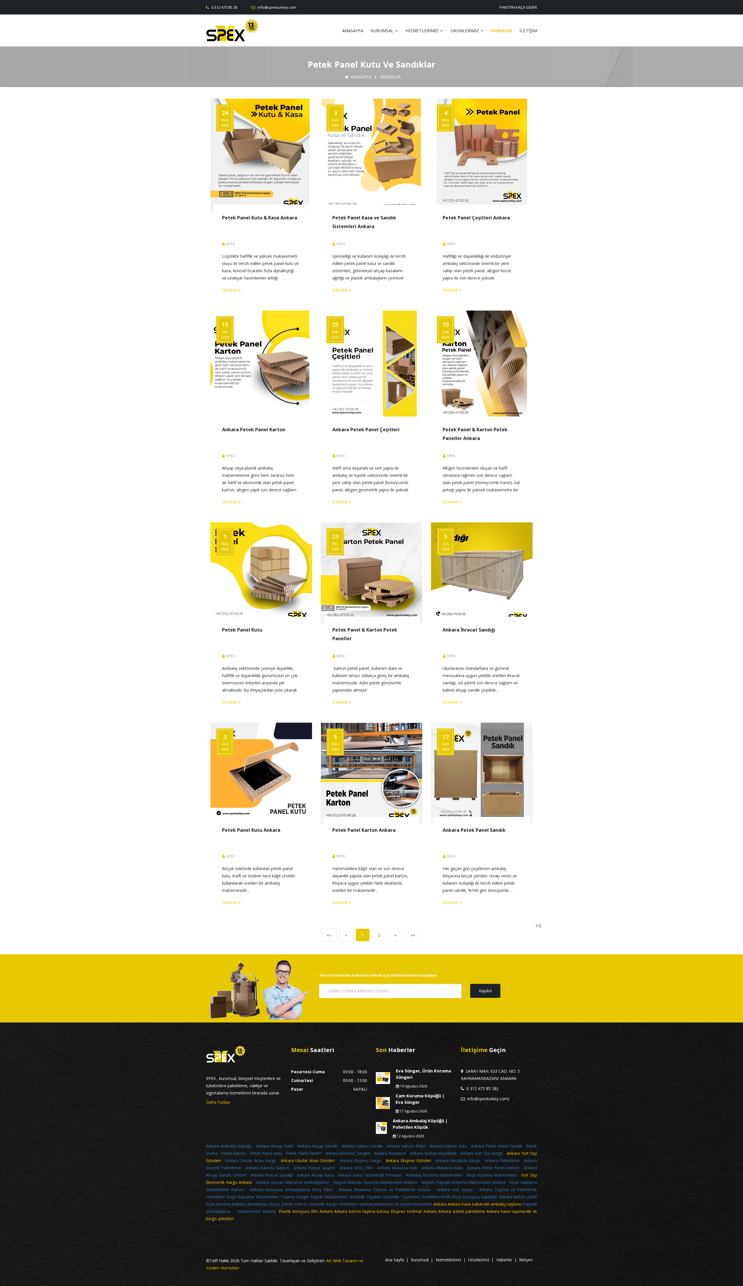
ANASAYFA (352, 30)
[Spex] (246, 30)
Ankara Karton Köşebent (433, 1153)
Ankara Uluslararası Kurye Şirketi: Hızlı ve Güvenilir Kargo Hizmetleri (294, 1204)
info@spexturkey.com (276, 7)
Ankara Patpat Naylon (314, 1167)
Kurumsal (420, 1259)
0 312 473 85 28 (223, 7)
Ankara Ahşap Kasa (315, 1175)
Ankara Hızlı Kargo (455, 1189)
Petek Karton (233, 1153)
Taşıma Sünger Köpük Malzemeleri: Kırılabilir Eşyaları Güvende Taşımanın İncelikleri (360, 1197)
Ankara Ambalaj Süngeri (348, 1153)
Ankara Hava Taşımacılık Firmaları (370, 1175)
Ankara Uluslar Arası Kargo (250, 1160)
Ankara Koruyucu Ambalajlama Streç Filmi (291, 1189)
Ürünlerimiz (478, 1259)
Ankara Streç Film (356, 1167)
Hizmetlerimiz (448, 1259)
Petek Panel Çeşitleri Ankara (476, 217)
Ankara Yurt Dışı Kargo (481, 1153)
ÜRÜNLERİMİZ (465, 30)
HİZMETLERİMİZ (422, 30)
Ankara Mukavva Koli (397, 1167)
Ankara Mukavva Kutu (442, 1167)
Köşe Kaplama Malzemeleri (253, 1197)
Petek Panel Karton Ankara (364, 830)
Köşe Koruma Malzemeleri (491, 1175)
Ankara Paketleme (502, 1160)
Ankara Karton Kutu (448, 1146)
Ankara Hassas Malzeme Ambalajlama (292, 1182)
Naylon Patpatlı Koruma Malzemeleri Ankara (463, 1182)
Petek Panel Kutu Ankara (251, 830)
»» (413, 935)
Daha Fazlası (218, 1102)
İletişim (526, 1259)
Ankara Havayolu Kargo (458, 1160)
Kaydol (485, 990)
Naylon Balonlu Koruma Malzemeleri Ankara (376, 1182)
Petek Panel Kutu (242, 630)
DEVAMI (230, 290)
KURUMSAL (382, 30)
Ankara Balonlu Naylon (267, 1167)
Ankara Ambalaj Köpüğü (229, 1146)
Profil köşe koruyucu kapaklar (469, 1197)
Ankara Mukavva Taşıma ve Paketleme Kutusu (384, 1189)
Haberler (504, 1259)
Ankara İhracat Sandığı (469, 630)
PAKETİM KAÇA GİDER (518, 7)
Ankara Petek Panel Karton (253, 429)
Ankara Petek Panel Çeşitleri (366, 429)
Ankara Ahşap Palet (274, 1146)
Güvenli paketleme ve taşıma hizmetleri (396, 1204)
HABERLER (501, 30)
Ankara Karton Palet (406, 1146)
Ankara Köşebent (390, 1153)
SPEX (230, 243)
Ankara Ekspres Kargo (360, 1160)
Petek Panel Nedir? (304, 1153)
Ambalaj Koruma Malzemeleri (434, 1175)
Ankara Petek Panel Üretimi (493, 1167)
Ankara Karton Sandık (362, 1146)
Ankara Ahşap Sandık (317, 1146)
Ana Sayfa (394, 1259)
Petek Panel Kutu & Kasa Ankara (259, 217)
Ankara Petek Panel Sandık (474, 830)
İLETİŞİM (528, 30)
